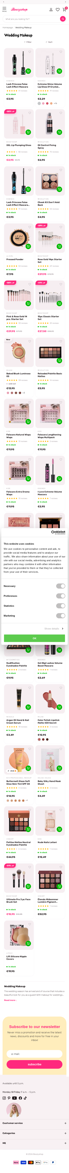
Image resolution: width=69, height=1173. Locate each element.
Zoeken (63, 19)
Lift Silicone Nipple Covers (16, 957)
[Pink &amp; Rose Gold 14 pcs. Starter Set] (19, 295)
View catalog (4, 8)
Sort (50, 42)
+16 (55, 103)
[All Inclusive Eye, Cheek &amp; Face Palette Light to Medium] (50, 527)
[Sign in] (51, 9)
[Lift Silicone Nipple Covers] (19, 935)
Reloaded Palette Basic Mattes (50, 374)
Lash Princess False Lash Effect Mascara (17, 85)
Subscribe (34, 1064)
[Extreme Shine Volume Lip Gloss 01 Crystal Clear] (50, 63)
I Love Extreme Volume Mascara (50, 493)
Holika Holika (44, 778)
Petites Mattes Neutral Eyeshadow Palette (18, 843)
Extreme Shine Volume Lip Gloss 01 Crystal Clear (50, 85)
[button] (39, 103)
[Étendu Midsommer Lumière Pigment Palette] (50, 878)
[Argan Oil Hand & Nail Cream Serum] (19, 699)
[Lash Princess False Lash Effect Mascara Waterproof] (19, 181)
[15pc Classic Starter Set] (50, 295)
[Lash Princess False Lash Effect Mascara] (19, 63)
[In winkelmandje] (28, 71)
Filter (28, 42)
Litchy (9, 953)
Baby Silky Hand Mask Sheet (49, 782)
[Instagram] (4, 1098)
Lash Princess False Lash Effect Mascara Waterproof (17, 203)
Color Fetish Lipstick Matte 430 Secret (49, 721)
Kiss (8, 431)
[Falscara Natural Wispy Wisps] (19, 413)
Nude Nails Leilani (47, 842)
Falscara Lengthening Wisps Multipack (49, 436)
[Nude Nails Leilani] (50, 821)
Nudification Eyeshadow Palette (16, 664)
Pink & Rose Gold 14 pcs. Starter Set (16, 317)
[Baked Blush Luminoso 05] (19, 352)
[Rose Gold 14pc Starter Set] (50, 238)
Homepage (8, 27)
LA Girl (9, 256)
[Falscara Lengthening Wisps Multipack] (50, 413)
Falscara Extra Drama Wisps (18, 493)
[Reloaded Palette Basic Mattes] (50, 352)
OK (34, 638)
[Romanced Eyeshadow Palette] (19, 527)
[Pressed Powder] (19, 238)
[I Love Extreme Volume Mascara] (50, 470)
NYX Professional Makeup (18, 778)
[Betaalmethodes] (16, 1162)
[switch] (60, 595)
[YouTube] (14, 1098)
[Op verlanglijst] (29, 52)
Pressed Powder (14, 259)
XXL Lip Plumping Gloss (18, 145)
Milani (9, 370)
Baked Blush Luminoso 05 (18, 374)
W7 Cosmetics (13, 660)
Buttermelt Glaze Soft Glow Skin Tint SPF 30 (18, 782)
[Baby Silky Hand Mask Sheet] (50, 760)
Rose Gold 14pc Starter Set (50, 260)
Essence (10, 81)
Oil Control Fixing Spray (47, 146)
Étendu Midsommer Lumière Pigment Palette (48, 900)
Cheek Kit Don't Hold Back (49, 203)
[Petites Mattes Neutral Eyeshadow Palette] (19, 821)
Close (34, 1123)
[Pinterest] (9, 1098)
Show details (51, 628)
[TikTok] (25, 1098)
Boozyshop (11, 142)
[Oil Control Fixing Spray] (50, 124)
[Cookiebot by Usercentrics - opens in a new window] (51, 532)
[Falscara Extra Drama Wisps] (19, 470)
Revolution (43, 142)
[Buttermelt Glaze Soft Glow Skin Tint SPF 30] (19, 760)
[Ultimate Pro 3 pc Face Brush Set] (19, 878)
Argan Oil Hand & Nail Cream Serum (17, 721)
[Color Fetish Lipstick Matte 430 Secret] (50, 699)
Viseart (10, 839)
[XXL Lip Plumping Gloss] (19, 124)
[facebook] (20, 1098)
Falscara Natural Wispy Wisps (18, 436)
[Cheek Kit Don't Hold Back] (50, 181)
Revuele (10, 717)
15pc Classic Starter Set (48, 317)
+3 (23, 393)
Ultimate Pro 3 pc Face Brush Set (18, 900)
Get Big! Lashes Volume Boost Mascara (50, 664)
